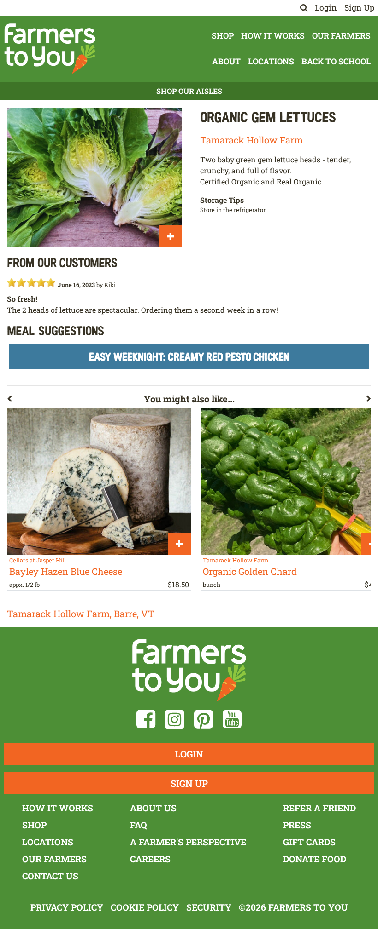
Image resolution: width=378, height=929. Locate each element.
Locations (271, 61)
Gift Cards (309, 842)
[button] (75, 400)
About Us (153, 808)
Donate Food (314, 859)
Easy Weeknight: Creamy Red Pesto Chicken (189, 356)
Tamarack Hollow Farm (251, 140)
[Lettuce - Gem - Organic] (94, 177)
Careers (150, 859)
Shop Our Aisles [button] (189, 91)
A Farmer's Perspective (188, 842)
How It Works (273, 35)
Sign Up (359, 7)
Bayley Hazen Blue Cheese (65, 571)
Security (208, 907)
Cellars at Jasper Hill (37, 560)
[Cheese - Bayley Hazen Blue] (99, 481)
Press (297, 825)
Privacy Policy (66, 907)
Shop (223, 35)
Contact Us (50, 876)
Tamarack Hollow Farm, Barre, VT (80, 613)
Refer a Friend (319, 808)
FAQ (138, 825)
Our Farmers (341, 35)
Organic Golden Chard (250, 571)
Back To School (336, 61)
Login (326, 7)
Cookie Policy (145, 907)
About (226, 61)
